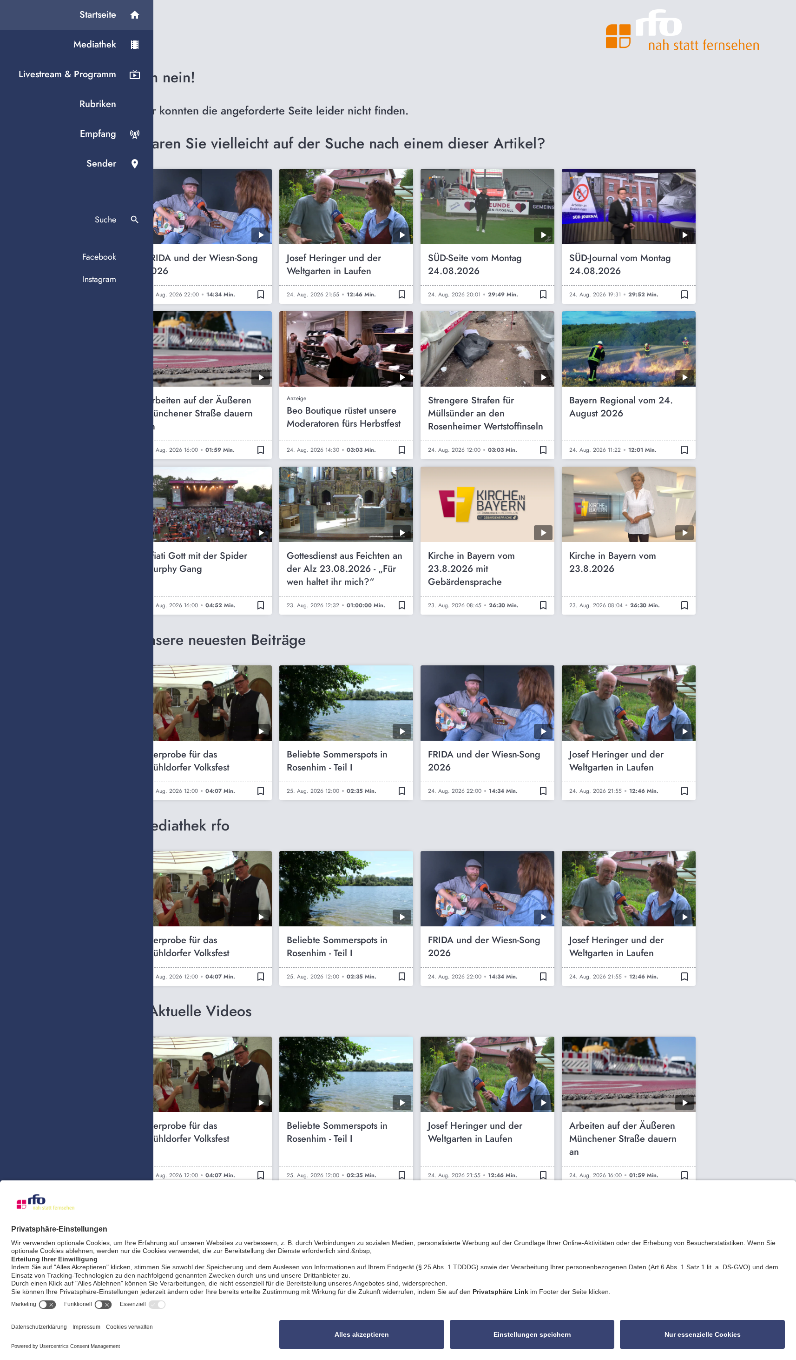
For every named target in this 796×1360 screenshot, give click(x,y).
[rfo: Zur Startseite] (682, 29)
